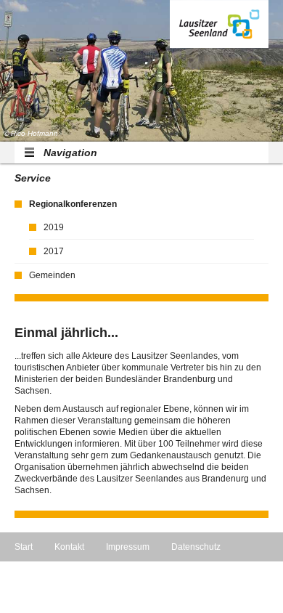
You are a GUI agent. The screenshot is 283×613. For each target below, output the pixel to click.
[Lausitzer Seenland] (219, 24)
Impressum (127, 547)
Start (24, 547)
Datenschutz (196, 547)
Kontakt (69, 547)
